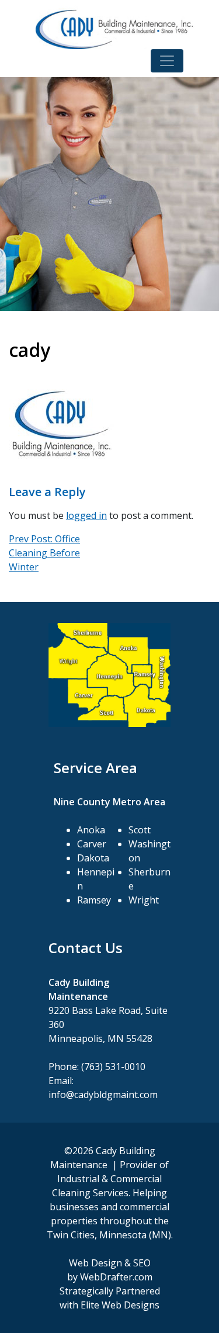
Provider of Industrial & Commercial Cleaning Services (110, 1178)
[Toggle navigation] (167, 60)
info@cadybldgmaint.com (103, 1094)
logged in (86, 515)
